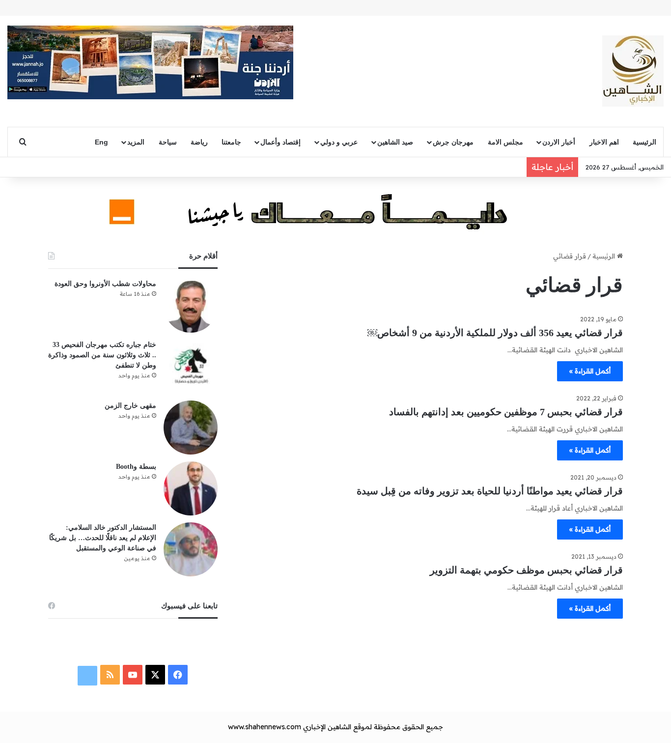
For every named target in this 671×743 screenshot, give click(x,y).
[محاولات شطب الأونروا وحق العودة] (191, 306)
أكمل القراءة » (590, 371)
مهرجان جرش (453, 142)
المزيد (135, 142)
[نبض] (87, 676)
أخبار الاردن (558, 142)
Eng (101, 142)
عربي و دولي (339, 142)
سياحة (168, 142)
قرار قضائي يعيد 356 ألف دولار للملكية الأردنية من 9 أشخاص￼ (495, 332)
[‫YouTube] (132, 675)
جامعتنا (231, 142)
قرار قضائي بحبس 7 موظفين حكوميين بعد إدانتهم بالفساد (506, 411)
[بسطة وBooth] (191, 488)
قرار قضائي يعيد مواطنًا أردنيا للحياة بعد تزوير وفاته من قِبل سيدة (490, 491)
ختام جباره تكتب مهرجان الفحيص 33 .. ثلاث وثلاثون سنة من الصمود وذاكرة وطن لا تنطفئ (102, 355)
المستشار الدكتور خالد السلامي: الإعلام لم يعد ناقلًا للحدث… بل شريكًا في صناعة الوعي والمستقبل (102, 538)
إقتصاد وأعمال (280, 142)
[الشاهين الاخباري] (633, 71)
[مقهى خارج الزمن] (191, 427)
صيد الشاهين (395, 142)
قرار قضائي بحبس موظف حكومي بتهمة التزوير (526, 570)
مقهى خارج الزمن (130, 405)
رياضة (199, 142)
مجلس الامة (505, 142)
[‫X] (155, 675)
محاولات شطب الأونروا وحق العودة (105, 283)
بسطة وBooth (136, 466)
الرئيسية (644, 142)
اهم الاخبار (604, 142)
